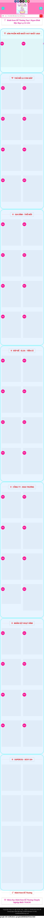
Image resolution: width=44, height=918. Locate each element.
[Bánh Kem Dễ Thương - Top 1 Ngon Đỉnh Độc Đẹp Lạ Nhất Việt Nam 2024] (22, 8)
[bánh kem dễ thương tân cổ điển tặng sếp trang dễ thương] (11, 263)
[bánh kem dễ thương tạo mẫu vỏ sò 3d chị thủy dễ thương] (32, 399)
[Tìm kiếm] (40, 8)
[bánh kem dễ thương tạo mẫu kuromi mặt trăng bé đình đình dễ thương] (32, 158)
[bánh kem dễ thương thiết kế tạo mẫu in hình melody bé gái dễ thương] (11, 53)
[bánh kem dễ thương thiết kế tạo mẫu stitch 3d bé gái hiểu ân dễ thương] (32, 325)
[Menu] (3, 8)
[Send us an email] (23, 1)
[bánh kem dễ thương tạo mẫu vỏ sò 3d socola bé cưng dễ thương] (11, 294)
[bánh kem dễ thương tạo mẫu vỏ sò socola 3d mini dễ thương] (32, 430)
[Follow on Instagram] (18, 1)
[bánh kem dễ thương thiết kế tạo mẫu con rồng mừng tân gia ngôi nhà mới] (11, 566)
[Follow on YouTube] (28, 1)
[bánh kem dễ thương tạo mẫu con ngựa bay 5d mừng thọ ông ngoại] (11, 127)
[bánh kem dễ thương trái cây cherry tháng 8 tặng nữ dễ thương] (32, 53)
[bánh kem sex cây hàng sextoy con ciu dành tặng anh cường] (32, 808)
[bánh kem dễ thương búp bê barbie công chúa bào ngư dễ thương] (11, 188)
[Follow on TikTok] (21, 1)
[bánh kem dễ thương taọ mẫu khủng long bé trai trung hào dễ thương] (32, 703)
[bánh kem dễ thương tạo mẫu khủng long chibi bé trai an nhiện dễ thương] (32, 672)
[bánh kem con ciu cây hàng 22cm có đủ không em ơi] (11, 808)
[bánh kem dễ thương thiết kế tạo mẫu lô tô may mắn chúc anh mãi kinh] (11, 594)
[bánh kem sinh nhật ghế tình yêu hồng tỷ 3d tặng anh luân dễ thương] (32, 870)
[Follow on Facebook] (15, 1)
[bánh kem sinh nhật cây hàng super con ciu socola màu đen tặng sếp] (11, 870)
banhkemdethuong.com (22, 913)
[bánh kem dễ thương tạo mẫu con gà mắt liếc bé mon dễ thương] (11, 96)
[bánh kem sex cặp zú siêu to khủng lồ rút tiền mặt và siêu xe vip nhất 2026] (32, 839)
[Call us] (26, 1)
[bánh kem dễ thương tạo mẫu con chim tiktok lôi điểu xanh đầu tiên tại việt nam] (32, 96)
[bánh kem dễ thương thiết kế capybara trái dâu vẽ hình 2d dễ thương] (32, 733)
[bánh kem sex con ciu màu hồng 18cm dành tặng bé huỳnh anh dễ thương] (11, 777)
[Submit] (41, 16)
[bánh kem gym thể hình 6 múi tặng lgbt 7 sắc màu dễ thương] (32, 777)
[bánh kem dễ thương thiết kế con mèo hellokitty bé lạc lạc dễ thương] (32, 188)
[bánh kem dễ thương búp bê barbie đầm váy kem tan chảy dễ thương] (32, 127)
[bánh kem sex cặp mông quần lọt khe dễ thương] (11, 839)
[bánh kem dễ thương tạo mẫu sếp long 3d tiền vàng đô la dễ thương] (11, 158)
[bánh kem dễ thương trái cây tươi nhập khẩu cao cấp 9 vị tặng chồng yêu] (32, 566)
